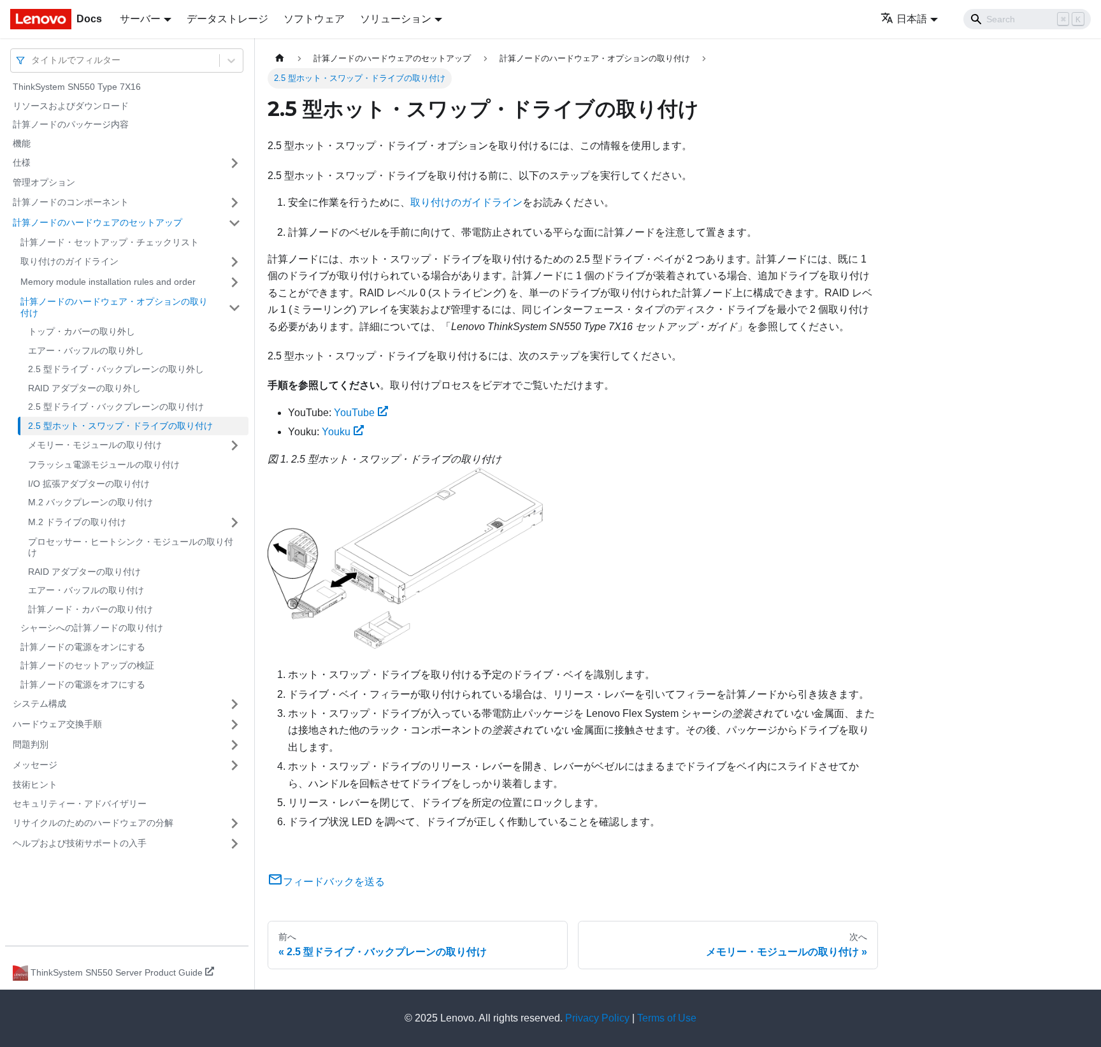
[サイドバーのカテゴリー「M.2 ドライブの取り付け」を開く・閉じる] (234, 522)
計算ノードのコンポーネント (71, 202)
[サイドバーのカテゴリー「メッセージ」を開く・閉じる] (234, 765)
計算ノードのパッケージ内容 (71, 124)
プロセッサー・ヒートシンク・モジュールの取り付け (130, 547)
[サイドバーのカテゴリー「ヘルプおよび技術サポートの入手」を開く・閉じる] (234, 844)
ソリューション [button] (395, 18)
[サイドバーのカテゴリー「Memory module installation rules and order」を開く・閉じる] (234, 282)
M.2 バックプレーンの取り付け (90, 502)
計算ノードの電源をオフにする (82, 684)
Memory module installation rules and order (108, 282)
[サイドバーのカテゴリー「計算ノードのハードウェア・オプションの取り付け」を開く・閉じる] (234, 307)
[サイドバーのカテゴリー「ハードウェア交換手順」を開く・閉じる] (234, 724)
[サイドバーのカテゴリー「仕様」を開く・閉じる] (234, 163)
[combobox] (32, 60)
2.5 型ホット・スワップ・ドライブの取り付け (120, 426)
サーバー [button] (140, 18)
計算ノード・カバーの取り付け (90, 609)
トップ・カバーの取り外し (81, 331)
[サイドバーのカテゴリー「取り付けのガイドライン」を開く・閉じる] (234, 262)
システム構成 (39, 703)
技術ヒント (35, 784)
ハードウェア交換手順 (57, 724)
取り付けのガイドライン (69, 261)
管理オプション (44, 182)
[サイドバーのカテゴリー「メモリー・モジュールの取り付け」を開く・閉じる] (234, 445)
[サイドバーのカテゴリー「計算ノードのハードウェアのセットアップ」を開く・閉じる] (234, 223)
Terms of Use (666, 1018)
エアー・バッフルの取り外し (86, 350)
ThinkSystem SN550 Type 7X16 (77, 87)
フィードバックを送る (334, 881)
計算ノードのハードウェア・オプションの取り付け (114, 307)
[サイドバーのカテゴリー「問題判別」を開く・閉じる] (234, 745)
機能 (22, 143)
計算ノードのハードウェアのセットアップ (97, 222)
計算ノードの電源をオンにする (82, 647)
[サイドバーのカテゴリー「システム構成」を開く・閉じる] (234, 704)
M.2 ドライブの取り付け (77, 522)
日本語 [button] (911, 18)
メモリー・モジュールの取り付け (95, 445)
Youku (336, 431)
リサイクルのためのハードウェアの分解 (93, 823)
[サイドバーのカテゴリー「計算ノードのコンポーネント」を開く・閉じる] (234, 202)
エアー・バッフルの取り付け (86, 590)
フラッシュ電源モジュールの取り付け (104, 464)
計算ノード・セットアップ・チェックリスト (109, 242)
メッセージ (35, 765)
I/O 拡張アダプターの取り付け (89, 484)
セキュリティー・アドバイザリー (80, 803)
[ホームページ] (280, 58)
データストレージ (227, 18)
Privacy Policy (597, 1018)
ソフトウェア (314, 18)
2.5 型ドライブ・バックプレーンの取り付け (116, 406)
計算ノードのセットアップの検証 (87, 665)
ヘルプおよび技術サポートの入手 (80, 843)
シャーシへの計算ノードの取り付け (91, 628)
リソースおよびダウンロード (71, 106)
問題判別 (30, 744)
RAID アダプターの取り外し (84, 388)
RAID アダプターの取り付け (84, 572)
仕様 (22, 162)
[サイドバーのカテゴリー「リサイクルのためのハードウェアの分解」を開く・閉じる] (234, 823)
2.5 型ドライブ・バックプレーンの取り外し (116, 369)
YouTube (354, 412)
